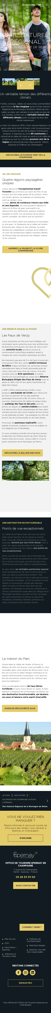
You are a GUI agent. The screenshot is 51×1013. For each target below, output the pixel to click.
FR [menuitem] (39, 5)
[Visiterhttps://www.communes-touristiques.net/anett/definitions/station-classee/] (26, 993)
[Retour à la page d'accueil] (13, 4)
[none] (41, 5)
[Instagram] (25, 972)
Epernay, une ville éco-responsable (36, 950)
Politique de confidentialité (34, 940)
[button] (21, 85)
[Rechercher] (47, 5)
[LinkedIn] (32, 972)
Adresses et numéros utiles (9, 955)
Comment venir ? (32, 927)
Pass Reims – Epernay (9, 948)
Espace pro (25, 983)
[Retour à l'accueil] (25, 855)
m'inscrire (25, 838)
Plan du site (10, 939)
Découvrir (19, 795)
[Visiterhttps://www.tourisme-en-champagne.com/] (26, 995)
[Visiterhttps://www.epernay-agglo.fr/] (27, 995)
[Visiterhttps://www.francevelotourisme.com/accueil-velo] (27, 993)
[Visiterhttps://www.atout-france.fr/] (23, 995)
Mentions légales (37, 945)
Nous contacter (25, 885)
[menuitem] (39, 5)
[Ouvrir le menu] (4, 5)
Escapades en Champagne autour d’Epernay (19, 801)
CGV (7, 943)
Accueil (6, 795)
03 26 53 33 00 (25, 877)
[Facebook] (18, 972)
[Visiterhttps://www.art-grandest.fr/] (25, 995)
